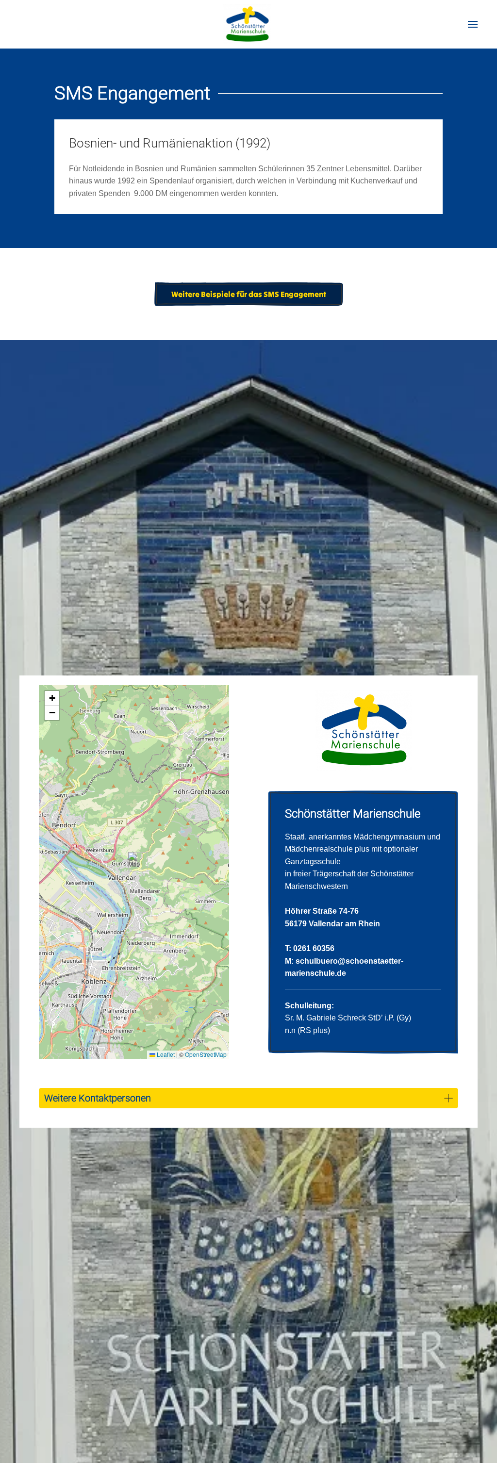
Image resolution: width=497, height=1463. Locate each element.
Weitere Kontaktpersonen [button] (97, 1098)
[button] (473, 24)
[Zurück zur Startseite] (249, 24)
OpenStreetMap (206, 1054)
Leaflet (165, 1054)
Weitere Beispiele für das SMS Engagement (248, 294)
